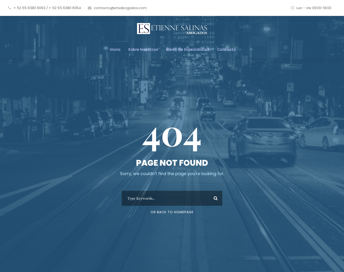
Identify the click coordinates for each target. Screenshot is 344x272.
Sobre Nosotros (143, 49)
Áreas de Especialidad (187, 49)
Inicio (115, 49)
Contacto (226, 49)
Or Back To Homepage (172, 212)
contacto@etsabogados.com (120, 7)
